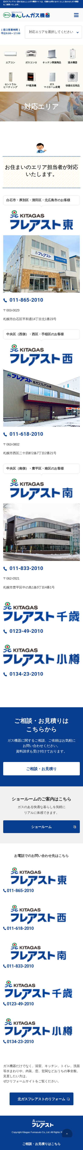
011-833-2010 (26, 568)
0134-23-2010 (26, 674)
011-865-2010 (26, 300)
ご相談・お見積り (41, 769)
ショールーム (41, 827)
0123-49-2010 (26, 631)
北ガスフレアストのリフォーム (41, 1099)
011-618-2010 (26, 434)
